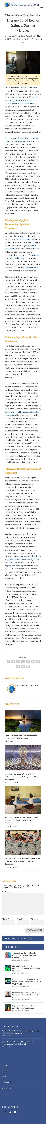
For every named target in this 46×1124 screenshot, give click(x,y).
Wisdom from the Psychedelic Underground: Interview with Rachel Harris (24, 955)
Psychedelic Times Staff (24, 36)
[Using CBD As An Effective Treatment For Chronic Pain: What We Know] (23, 721)
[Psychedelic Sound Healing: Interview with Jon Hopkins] (8, 1007)
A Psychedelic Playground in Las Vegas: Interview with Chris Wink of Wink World (26, 981)
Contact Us (6, 1088)
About (4, 1070)
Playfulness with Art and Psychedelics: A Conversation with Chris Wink (26, 968)
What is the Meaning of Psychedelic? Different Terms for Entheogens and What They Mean (22, 777)
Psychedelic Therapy (29, 39)
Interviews (25, 960)
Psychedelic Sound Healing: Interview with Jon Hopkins (23, 1007)
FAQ (4, 1076)
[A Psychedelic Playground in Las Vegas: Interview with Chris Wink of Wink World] (8, 981)
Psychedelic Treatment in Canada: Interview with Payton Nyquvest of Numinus (26, 995)
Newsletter (7, 1082)
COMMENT (7, 892)
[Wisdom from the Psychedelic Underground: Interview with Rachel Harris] (8, 955)
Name (5, 919)
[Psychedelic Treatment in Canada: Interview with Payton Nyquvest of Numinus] (8, 994)
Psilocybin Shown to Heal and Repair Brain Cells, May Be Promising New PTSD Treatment (22, 861)
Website (34, 919)
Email (20, 919)
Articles (16, 39)
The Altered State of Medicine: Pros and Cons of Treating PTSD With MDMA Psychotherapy (21, 820)
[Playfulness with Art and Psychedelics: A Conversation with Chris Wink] (8, 968)
